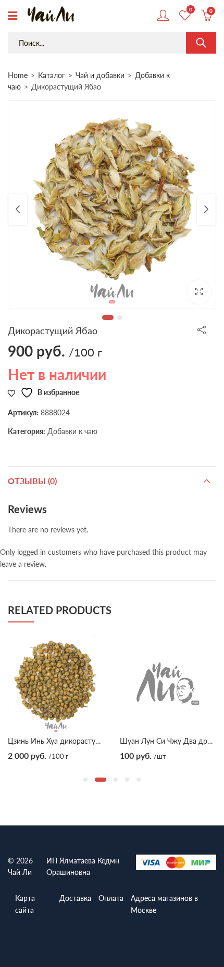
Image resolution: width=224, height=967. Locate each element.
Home (18, 75)
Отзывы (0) (32, 481)
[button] (199, 292)
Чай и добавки (100, 75)
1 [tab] (108, 317)
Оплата (110, 898)
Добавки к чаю (72, 431)
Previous (17, 209)
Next (206, 209)
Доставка (75, 898)
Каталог (51, 75)
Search (201, 43)
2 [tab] (119, 317)
